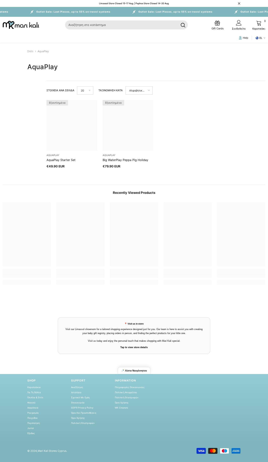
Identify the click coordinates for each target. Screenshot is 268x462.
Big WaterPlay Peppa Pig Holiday (125, 160)
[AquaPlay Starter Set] (71, 125)
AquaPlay (43, 51)
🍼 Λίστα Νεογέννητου (134, 370)
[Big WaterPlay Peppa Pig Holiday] (128, 125)
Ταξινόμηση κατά (110, 90)
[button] (85, 90)
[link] (27, 275)
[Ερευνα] (126, 24)
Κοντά (239, 3)
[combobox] (121, 24)
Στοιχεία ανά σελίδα (60, 90)
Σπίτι (30, 51)
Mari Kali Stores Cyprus (52, 450)
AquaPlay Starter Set (60, 160)
